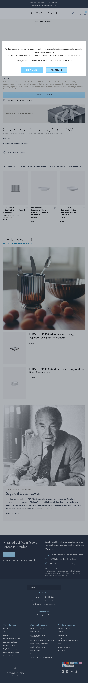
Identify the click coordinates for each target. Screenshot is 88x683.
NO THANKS (31, 70)
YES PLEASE (56, 70)
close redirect (82, 45)
